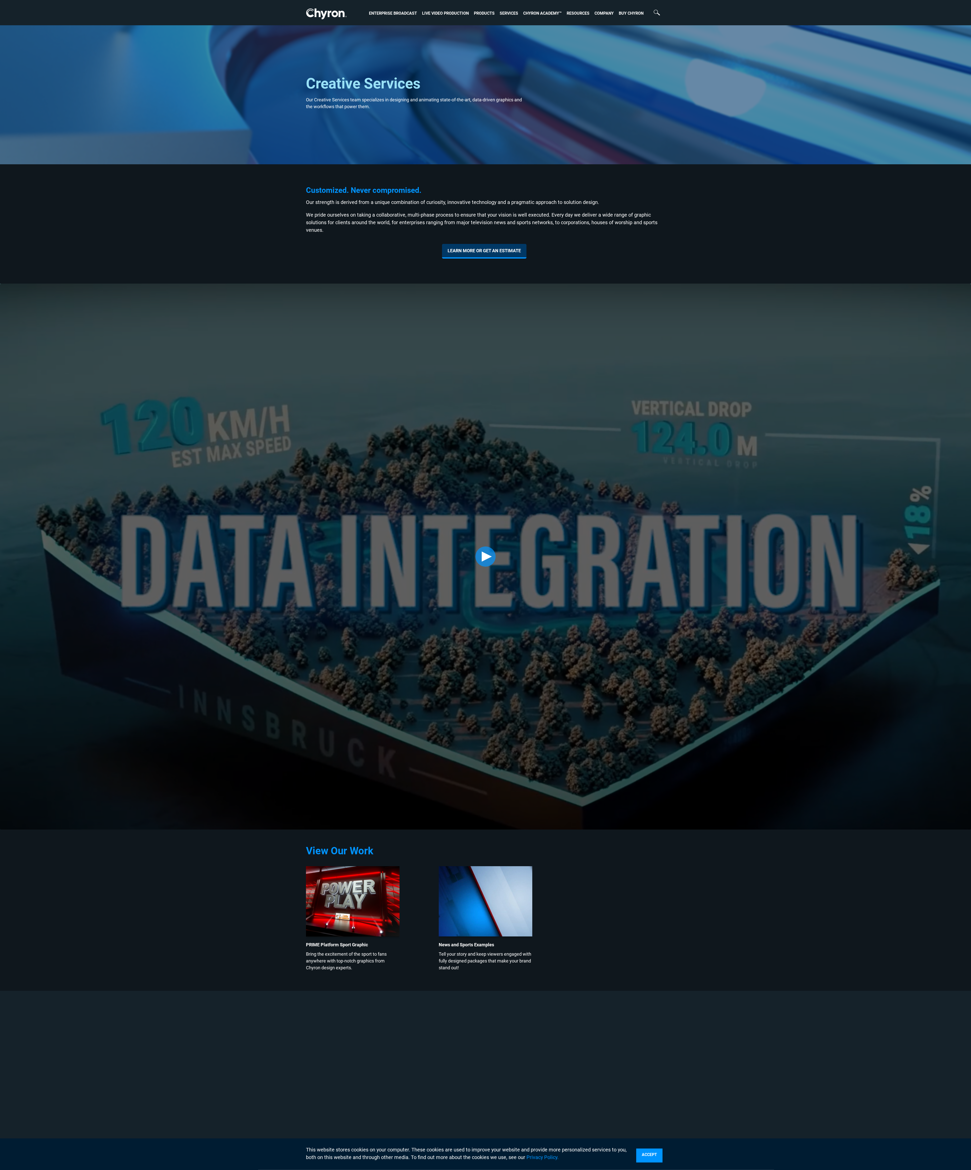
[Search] (654, 13)
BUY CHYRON (631, 13)
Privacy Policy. (542, 1157)
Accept (649, 1154)
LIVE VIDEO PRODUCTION (445, 13)
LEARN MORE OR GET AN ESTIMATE (484, 250)
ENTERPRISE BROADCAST (393, 13)
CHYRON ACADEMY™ (542, 13)
